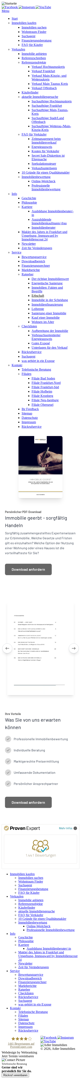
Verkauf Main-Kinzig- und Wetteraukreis (49, 77)
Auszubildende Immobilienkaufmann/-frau (49, 221)
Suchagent (28, 36)
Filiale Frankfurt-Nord (46, 382)
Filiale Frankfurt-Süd (45, 387)
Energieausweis (42, 147)
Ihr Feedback (30, 409)
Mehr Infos (65, 828)
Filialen (26, 374)
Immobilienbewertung (36, 177)
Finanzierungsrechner (36, 265)
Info (14, 194)
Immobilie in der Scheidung (50, 300)
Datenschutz (30, 417)
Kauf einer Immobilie (46, 317)
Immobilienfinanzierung (47, 304)
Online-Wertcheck (43, 181)
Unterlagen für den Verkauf (50, 347)
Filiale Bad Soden (43, 378)
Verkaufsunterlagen (44, 168)
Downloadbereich (33, 261)
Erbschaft (38, 295)
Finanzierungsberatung (37, 40)
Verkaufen (18, 49)
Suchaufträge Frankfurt (47, 105)
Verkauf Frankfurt (43, 71)
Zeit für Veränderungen (37, 248)
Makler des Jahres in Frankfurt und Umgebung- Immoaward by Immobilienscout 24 (44, 235)
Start (15, 18)
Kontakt (17, 365)
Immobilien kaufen (24, 23)
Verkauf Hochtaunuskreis (48, 66)
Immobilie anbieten (34, 53)
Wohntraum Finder (34, 32)
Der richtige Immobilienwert (50, 279)
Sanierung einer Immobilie (49, 313)
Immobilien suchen (34, 27)
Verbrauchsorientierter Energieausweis (46, 337)
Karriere (27, 207)
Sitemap (27, 413)
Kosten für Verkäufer (45, 151)
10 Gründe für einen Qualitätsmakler (46, 172)
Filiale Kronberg (42, 396)
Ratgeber (27, 274)
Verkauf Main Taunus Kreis (50, 83)
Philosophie (29, 202)
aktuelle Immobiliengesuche (40, 97)
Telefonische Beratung (36, 369)
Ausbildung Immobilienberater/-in (49, 948)
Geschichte (29, 198)
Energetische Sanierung (47, 283)
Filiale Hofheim (42, 391)
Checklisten (29, 326)
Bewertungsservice (34, 257)
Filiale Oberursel (42, 404)
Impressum (29, 422)
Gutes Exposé (41, 343)
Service (16, 252)
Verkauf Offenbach (44, 88)
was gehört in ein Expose (38, 361)
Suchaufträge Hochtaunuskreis (52, 101)
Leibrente (38, 309)
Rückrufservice (32, 352)
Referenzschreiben (34, 58)
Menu (5, 11)
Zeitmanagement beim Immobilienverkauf (46, 140)
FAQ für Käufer (32, 45)
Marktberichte (31, 270)
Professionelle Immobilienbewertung (46, 187)
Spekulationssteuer (44, 163)
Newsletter (29, 243)
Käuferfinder (30, 92)
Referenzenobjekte (34, 62)
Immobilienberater (43, 227)
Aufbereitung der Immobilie (50, 331)
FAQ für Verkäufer (34, 134)
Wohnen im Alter (43, 322)
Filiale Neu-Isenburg (45, 400)
